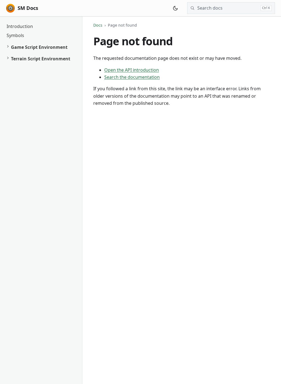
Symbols (15, 35)
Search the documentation (132, 77)
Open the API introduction (131, 70)
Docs (97, 25)
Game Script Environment (39, 47)
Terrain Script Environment (40, 59)
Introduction (20, 26)
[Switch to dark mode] (175, 8)
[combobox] (227, 8)
